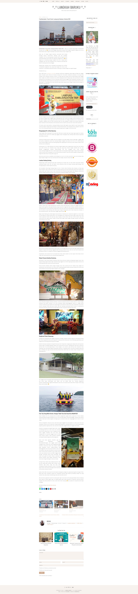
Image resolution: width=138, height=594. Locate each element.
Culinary (67, 1)
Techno (82, 1)
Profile (57, 1)
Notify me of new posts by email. (46, 570)
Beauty (62, 1)
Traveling (77, 1)
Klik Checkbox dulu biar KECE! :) (46, 575)
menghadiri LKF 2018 (51, 73)
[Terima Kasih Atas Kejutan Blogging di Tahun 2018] (76, 504)
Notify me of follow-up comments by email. (48, 568)
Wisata (40, 17)
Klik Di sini (89, 107)
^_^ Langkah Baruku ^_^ (69, 7)
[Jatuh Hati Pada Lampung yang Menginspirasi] (46, 504)
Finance (72, 1)
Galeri (87, 1)
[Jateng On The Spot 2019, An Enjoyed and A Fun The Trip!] (61, 504)
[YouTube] (72, 587)
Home (53, 1)
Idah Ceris (49, 521)
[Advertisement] (75, 60)
